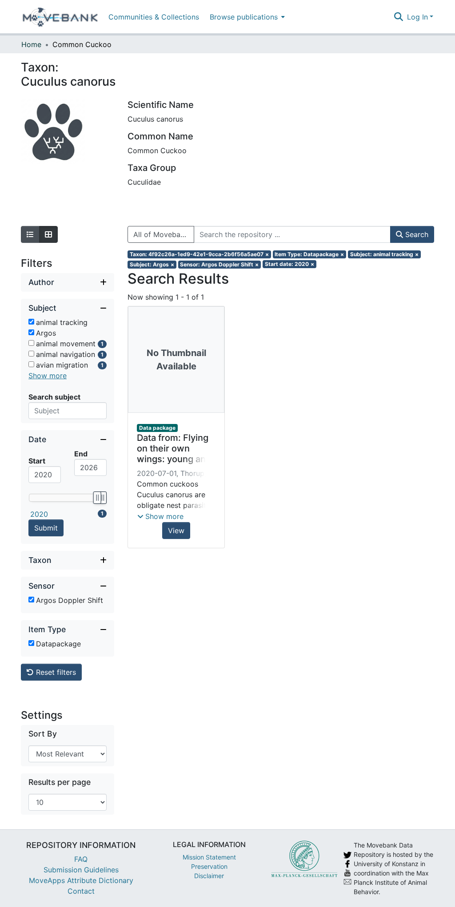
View (176, 530)
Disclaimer (209, 875)
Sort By (42, 733)
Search (415, 234)
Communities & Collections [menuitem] (153, 16)
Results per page (59, 782)
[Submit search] (398, 17)
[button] (160, 516)
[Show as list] (30, 234)
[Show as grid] (48, 234)
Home (31, 44)
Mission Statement (209, 857)
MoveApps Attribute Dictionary (81, 880)
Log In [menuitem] (417, 16)
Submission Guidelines (81, 869)
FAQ (81, 859)
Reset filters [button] (55, 672)
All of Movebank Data (163, 234)
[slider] (97, 497)
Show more (47, 375)
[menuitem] (246, 16)
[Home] (60, 17)
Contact (81, 891)
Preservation (209, 866)
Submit (46, 527)
